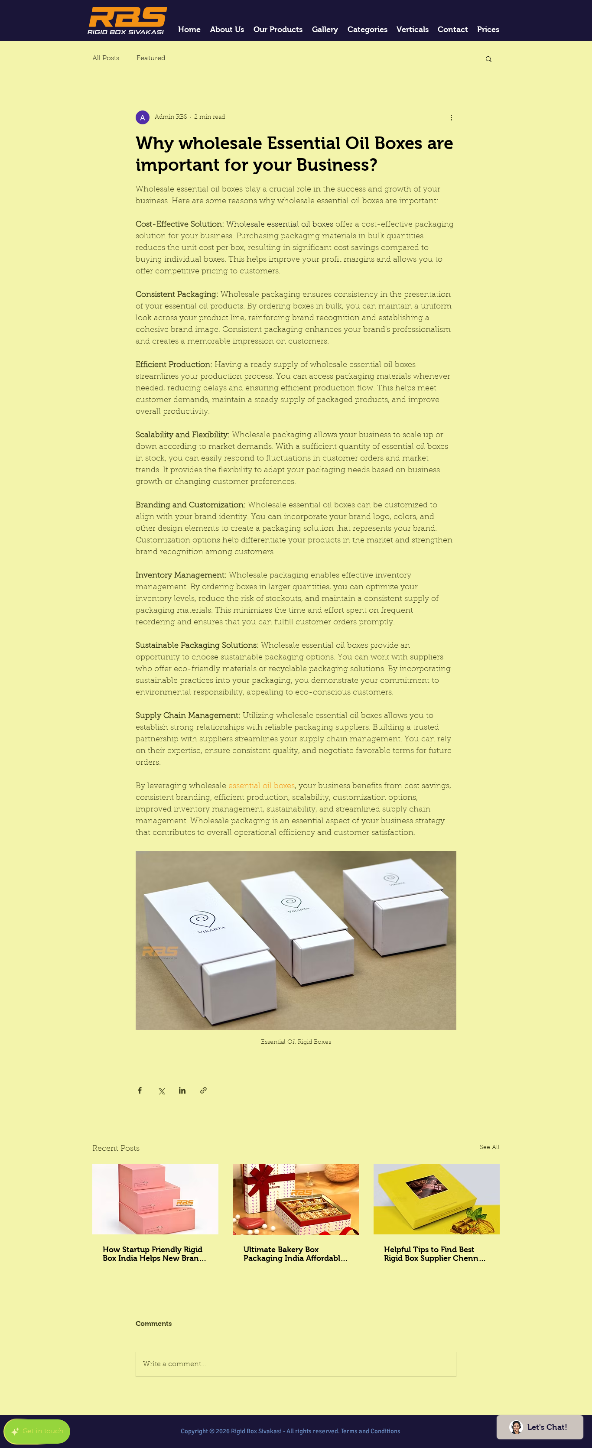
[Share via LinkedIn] (182, 1090)
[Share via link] (203, 1090)
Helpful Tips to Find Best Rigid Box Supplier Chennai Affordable (434, 1254)
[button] (489, 58)
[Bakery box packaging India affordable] (296, 1199)
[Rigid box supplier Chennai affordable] (437, 1199)
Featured (151, 58)
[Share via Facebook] (140, 1090)
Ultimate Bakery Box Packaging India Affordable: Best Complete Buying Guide (295, 1254)
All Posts (105, 58)
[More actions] (451, 117)
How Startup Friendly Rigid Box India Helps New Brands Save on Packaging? (155, 1254)
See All (490, 1148)
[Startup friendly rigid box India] (155, 1199)
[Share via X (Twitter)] (161, 1090)
